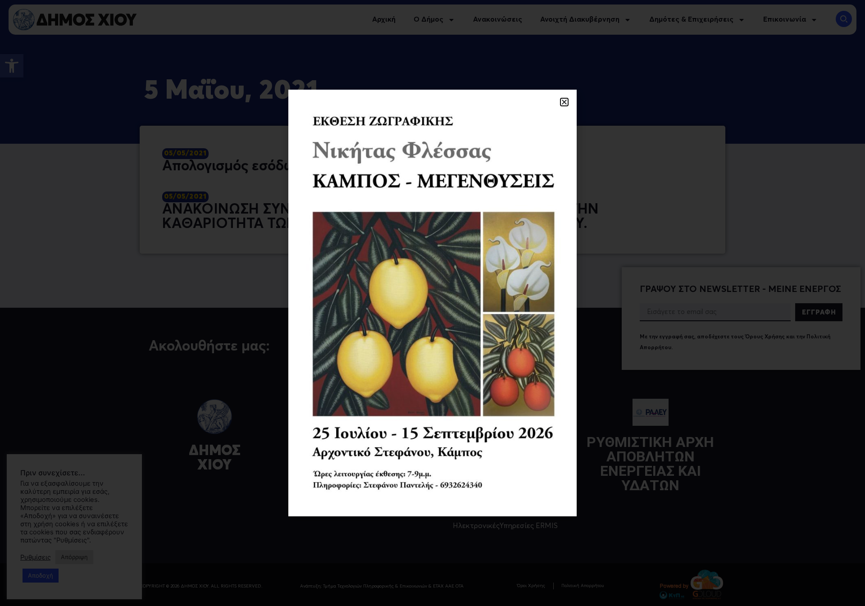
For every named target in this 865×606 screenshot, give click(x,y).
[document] (432, 303)
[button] (564, 102)
